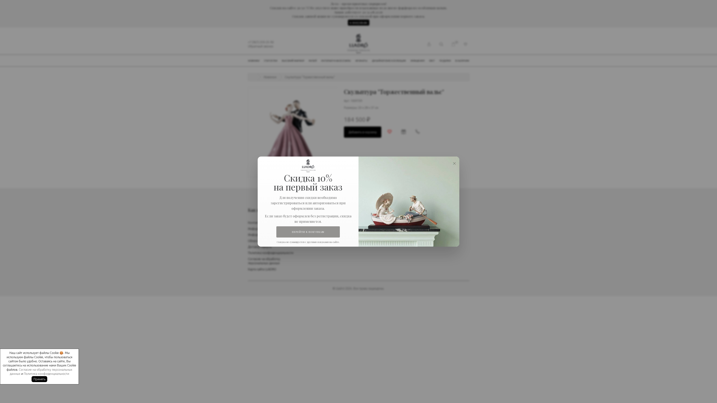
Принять (39, 379)
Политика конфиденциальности (46, 373)
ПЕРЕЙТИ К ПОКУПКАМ (308, 231)
